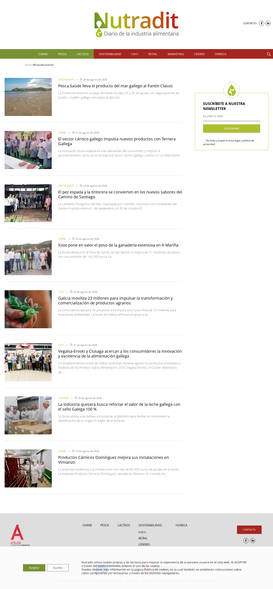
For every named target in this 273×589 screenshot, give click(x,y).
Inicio (28, 64)
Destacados (66, 79)
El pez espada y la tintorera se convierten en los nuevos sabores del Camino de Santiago (120, 194)
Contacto (250, 23)
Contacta (249, 529)
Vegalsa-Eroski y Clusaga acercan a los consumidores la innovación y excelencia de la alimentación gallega (120, 353)
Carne (62, 132)
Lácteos (63, 398)
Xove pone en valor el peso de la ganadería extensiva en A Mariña (118, 245)
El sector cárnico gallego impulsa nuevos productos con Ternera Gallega (117, 141)
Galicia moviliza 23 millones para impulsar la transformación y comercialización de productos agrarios (115, 300)
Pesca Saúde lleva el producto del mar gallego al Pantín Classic (115, 86)
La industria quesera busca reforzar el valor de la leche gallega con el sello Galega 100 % (119, 407)
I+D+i (61, 292)
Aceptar (34, 568)
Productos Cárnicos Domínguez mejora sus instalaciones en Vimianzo (113, 460)
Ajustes (58, 568)
